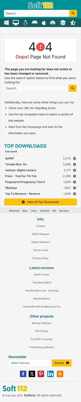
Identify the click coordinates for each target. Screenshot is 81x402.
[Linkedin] (50, 376)
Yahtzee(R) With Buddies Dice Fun (42, 306)
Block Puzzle (41, 274)
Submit (60, 363)
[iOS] (44, 22)
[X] (32, 376)
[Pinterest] (41, 376)
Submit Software (40, 242)
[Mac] (16, 22)
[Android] (35, 22)
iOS (54, 210)
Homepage (34, 126)
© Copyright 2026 (12, 395)
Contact (40, 226)
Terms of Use (40, 250)
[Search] (73, 13)
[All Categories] (63, 22)
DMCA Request (40, 234)
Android (44, 210)
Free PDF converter (42, 339)
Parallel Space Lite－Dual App (41, 290)
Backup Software (41, 323)
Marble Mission (41, 298)
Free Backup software (41, 347)
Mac (25, 210)
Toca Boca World (41, 282)
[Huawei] (53, 22)
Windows (14, 210)
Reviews (64, 210)
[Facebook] (23, 376)
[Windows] (7, 22)
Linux (34, 210)
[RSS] (60, 376)
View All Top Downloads (42, 202)
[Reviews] (73, 22)
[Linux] (26, 22)
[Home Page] (40, 7)
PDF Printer (41, 331)
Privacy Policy (40, 258)
